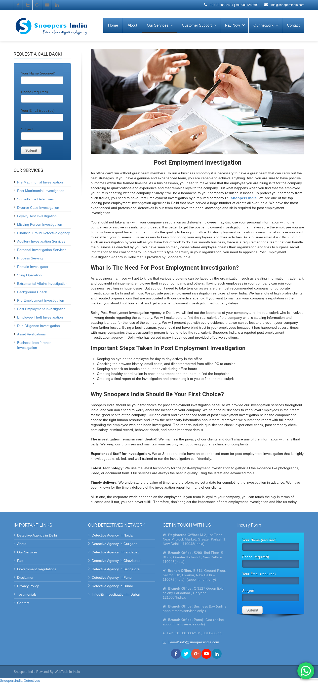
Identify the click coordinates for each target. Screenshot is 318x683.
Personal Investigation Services (41, 250)
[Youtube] (47, 5)
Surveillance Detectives (35, 199)
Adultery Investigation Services (41, 241)
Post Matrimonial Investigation (40, 191)
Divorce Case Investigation (38, 208)
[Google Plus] (37, 5)
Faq (20, 561)
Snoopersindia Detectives (20, 681)
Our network (263, 25)
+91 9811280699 (247, 5)
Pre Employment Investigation (40, 300)
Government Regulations (36, 569)
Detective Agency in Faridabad (116, 552)
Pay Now (232, 25)
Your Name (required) (38, 73)
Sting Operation (29, 275)
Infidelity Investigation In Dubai (116, 594)
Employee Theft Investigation (40, 317)
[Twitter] (28, 5)
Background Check (32, 292)
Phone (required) (34, 92)
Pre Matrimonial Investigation (40, 182)
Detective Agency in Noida (112, 535)
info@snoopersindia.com (287, 5)
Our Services (157, 25)
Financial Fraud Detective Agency (43, 233)
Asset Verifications (31, 334)
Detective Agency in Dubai (112, 586)
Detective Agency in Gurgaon (114, 544)
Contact (293, 25)
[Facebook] (18, 5)
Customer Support (197, 25)
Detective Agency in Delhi (37, 535)
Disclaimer (25, 577)
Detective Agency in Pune (112, 577)
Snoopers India (244, 198)
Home (113, 25)
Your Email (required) (38, 110)
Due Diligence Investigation (38, 326)
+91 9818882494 (221, 5)
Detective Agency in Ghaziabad (116, 561)
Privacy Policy (28, 586)
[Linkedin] (57, 5)
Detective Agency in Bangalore (116, 569)
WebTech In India (67, 672)
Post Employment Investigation (41, 309)
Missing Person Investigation (39, 224)
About (132, 25)
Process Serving (30, 258)
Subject (27, 129)
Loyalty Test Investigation (37, 216)
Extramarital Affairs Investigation (42, 284)
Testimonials (27, 594)
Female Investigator (32, 267)
